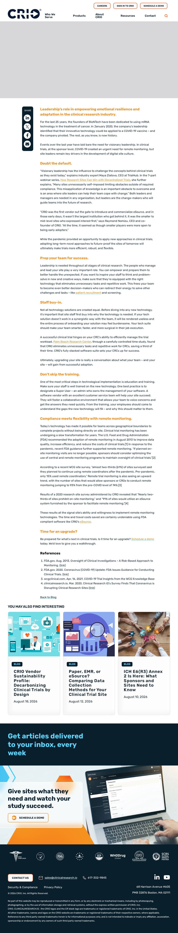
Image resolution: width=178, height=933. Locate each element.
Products (79, 15)
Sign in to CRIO (125, 6)
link (62, 565)
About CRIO (99, 16)
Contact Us (20, 877)
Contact (150, 15)
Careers (102, 6)
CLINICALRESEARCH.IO (26, 908)
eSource (85, 521)
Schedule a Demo (154, 6)
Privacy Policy (53, 887)
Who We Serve (50, 16)
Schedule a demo (142, 539)
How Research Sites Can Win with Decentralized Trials (95, 180)
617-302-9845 (97, 877)
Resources (128, 15)
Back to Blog (48, 597)
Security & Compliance (23, 887)
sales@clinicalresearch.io (61, 877)
